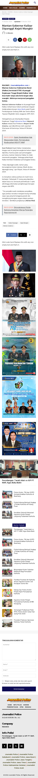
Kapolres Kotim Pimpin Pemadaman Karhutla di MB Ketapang (24, 602)
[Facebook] (15, 40)
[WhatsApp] (30, 40)
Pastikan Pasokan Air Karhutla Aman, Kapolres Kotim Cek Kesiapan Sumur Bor (24, 581)
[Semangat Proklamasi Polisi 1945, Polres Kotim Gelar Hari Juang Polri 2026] (7, 613)
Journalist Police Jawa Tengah (18, 760)
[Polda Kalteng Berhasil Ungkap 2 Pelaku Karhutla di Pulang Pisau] (7, 505)
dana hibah (21, 109)
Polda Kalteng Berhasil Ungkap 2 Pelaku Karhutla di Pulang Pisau (25, 504)
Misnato (10, 33)
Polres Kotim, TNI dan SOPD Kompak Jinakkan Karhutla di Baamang (24, 494)
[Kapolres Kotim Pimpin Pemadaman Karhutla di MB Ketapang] (7, 603)
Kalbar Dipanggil (13, 223)
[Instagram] (10, 746)
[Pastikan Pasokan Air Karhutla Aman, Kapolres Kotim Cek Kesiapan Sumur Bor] (7, 583)
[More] (30, 235)
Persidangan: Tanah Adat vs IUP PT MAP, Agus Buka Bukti (18, 481)
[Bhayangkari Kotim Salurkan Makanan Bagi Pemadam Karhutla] (7, 573)
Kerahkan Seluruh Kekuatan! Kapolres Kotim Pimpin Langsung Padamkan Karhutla (24, 514)
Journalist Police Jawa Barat (23, 757)
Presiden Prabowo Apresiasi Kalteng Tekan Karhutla (24, 621)
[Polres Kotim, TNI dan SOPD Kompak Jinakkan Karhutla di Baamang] (7, 495)
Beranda (4, 12)
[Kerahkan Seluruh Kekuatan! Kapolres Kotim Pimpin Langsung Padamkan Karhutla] (7, 515)
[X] (20, 40)
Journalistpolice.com (19, 85)
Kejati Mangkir (24, 223)
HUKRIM (10, 12)
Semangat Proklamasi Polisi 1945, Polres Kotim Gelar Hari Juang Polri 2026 (24, 612)
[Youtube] (21, 746)
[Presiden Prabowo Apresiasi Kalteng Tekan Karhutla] (7, 623)
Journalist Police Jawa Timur (14, 762)
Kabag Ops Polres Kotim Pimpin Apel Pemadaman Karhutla (23, 592)
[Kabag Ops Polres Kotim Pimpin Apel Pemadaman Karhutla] (7, 593)
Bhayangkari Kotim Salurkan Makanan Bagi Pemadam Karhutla (23, 571)
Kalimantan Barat (20, 121)
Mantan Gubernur (8, 226)
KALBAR (12, 18)
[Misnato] (4, 33)
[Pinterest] (25, 40)
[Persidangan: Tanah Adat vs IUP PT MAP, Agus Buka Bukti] (19, 468)
